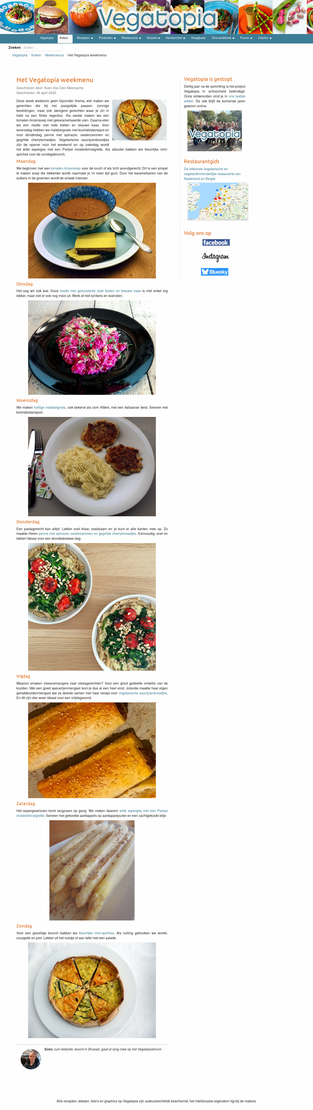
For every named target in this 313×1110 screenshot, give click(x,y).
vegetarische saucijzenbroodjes (143, 693)
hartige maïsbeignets (50, 407)
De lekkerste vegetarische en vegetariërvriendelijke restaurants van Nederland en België (212, 173)
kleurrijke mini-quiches (96, 932)
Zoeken (15, 47)
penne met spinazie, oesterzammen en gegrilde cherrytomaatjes (87, 533)
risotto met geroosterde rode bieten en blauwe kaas (100, 290)
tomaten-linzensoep (66, 168)
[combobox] (41, 47)
